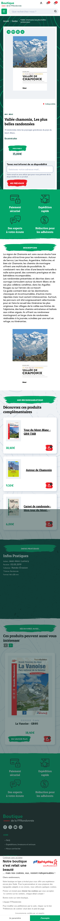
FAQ (8, 840)
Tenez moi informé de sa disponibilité (27, 164)
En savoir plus (11, 138)
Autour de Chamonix (39, 470)
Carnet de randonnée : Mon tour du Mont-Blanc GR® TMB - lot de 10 (38, 508)
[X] (10, 827)
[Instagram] (20, 827)
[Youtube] (15, 827)
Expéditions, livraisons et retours (20, 844)
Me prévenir (17, 183)
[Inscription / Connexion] (41, 3)
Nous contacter (13, 848)
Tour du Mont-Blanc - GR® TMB (37, 431)
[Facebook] (5, 827)
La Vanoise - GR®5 (26, 723)
